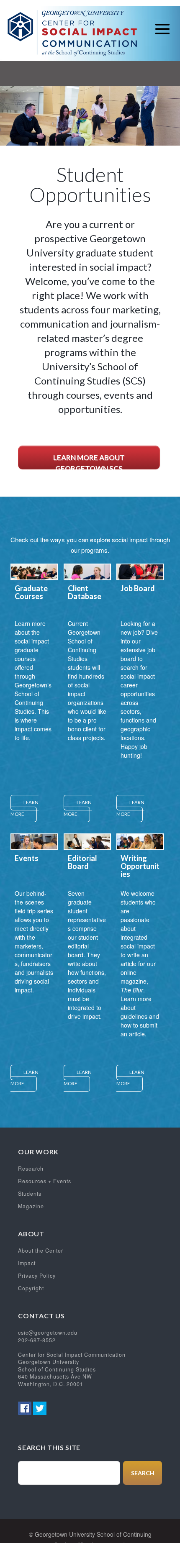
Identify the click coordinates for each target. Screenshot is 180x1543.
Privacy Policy (37, 1275)
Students (29, 1193)
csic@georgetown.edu (47, 1332)
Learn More (24, 808)
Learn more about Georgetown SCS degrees (89, 461)
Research (31, 1168)
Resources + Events (44, 1181)
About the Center (40, 1250)
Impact (27, 1263)
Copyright (31, 1288)
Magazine (31, 1206)
